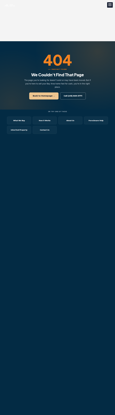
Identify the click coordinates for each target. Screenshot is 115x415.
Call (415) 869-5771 (73, 96)
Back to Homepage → (44, 96)
